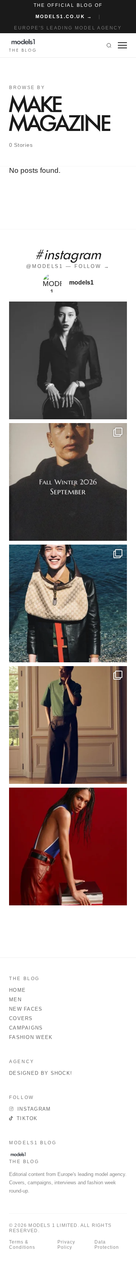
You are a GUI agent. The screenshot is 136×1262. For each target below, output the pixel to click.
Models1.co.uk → (64, 16)
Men (15, 999)
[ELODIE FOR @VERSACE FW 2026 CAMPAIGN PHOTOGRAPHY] (68, 846)
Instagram (34, 1109)
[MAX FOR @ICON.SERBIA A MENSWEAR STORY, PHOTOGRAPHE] (68, 603)
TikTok (27, 1118)
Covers (21, 1018)
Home (17, 990)
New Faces (26, 1009)
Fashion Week (31, 1037)
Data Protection (106, 1244)
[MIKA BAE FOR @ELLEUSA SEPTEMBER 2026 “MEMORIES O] (68, 360)
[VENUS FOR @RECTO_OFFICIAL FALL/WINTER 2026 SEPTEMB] (68, 482)
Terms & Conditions (22, 1244)
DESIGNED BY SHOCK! (40, 1073)
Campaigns (26, 1028)
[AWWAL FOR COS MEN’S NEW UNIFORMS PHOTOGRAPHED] (68, 725)
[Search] (109, 45)
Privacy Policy (66, 1244)
